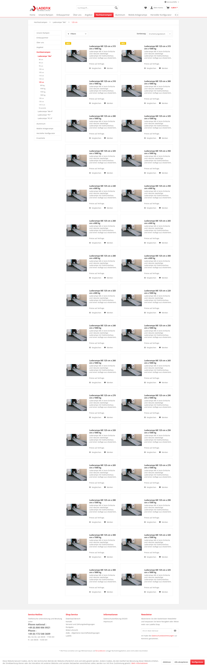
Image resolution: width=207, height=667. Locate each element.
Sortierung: (141, 33)
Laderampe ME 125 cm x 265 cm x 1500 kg (102, 466)
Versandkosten (100, 651)
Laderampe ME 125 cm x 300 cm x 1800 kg (102, 571)
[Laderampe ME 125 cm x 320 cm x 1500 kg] (131, 544)
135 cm (41, 102)
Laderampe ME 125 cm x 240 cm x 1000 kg (102, 326)
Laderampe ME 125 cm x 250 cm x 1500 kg (157, 431)
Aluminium (41, 124)
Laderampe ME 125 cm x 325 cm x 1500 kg (157, 117)
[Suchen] (116, 7)
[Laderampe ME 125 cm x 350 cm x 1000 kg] (131, 160)
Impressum (108, 621)
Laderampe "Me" (45, 56)
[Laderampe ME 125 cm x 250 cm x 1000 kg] (131, 335)
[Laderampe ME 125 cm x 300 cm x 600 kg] (131, 265)
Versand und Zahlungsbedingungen (80, 624)
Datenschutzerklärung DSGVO (115, 619)
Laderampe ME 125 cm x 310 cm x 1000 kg (102, 82)
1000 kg (42, 89)
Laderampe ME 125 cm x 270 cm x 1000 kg (102, 396)
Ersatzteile (42, 108)
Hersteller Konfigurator (46, 133)
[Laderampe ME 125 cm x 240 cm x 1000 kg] (76, 335)
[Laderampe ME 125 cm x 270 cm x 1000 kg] (76, 405)
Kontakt (69, 621)
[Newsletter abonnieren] (175, 630)
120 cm (41, 79)
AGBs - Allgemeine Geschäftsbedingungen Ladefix (83, 634)
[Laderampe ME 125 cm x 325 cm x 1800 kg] (131, 579)
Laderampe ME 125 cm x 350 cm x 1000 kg (157, 152)
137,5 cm (42, 105)
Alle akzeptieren (181, 662)
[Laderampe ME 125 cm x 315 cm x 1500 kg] (131, 56)
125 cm (41, 82)
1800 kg (42, 95)
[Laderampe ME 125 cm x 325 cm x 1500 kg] (131, 126)
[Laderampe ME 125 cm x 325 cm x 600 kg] (76, 300)
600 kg (42, 85)
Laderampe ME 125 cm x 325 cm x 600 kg (102, 291)
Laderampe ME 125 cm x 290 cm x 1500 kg (157, 501)
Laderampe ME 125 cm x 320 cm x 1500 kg (157, 536)
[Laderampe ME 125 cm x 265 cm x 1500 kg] (76, 475)
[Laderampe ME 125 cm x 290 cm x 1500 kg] (131, 510)
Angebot (40, 47)
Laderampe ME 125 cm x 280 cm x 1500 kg (102, 501)
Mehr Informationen (139, 663)
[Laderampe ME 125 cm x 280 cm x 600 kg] (76, 265)
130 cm (41, 98)
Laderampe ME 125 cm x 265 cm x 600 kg (157, 222)
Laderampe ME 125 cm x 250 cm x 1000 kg (157, 326)
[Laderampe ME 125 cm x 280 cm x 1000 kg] (76, 126)
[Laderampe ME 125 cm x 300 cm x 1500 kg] (76, 544)
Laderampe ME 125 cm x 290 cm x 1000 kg (157, 396)
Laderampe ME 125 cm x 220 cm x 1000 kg (157, 291)
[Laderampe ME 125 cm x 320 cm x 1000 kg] (76, 440)
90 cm (41, 63)
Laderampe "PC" (44, 115)
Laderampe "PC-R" (45, 118)
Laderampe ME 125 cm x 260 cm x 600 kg (102, 222)
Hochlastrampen (43, 52)
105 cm (41, 72)
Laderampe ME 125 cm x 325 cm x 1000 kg (102, 152)
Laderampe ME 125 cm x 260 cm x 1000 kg (102, 361)
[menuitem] (97, 7)
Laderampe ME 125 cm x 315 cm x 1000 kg (102, 47)
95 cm (41, 66)
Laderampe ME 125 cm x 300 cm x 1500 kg (102, 536)
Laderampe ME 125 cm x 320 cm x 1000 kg (102, 431)
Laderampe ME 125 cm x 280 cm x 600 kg (102, 257)
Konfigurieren (197, 662)
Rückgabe (70, 627)
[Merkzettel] (145, 7)
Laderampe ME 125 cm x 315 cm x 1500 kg (157, 47)
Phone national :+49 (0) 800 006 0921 (39, 626)
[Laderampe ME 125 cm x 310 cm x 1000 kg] (76, 91)
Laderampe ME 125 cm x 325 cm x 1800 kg (157, 571)
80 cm (41, 59)
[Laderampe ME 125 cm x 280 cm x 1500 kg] (76, 510)
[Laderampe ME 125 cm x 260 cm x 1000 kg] (76, 370)
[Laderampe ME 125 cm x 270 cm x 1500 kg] (131, 475)
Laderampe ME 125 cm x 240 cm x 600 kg (102, 187)
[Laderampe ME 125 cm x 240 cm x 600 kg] (76, 195)
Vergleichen (96, 68)
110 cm (41, 76)
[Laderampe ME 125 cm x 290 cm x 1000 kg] (131, 405)
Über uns (40, 42)
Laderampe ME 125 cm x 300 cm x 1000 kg (157, 82)
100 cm (41, 69)
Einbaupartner (42, 38)
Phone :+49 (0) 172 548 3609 (39, 632)
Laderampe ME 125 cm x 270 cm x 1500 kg (157, 466)
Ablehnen (167, 662)
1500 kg (42, 92)
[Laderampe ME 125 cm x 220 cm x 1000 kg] (131, 300)
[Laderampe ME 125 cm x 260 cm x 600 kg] (76, 230)
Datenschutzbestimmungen (163, 636)
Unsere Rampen (43, 33)
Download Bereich (73, 619)
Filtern (73, 34)
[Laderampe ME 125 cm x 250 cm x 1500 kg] (131, 440)
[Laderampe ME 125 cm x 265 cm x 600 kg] (131, 230)
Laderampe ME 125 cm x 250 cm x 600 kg (157, 187)
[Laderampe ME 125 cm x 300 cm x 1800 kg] (76, 579)
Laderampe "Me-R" (45, 111)
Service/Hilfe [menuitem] (171, 2)
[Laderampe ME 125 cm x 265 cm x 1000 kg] (131, 370)
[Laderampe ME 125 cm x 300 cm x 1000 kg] (131, 91)
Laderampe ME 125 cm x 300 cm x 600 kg (157, 257)
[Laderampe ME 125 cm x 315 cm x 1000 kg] (76, 56)
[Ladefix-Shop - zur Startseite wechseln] (40, 8)
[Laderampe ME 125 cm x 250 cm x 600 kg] (131, 195)
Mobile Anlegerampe (45, 128)
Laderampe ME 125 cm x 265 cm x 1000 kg (157, 361)
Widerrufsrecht (72, 630)
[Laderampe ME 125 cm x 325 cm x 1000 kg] (76, 160)
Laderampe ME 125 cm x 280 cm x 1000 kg (102, 117)
